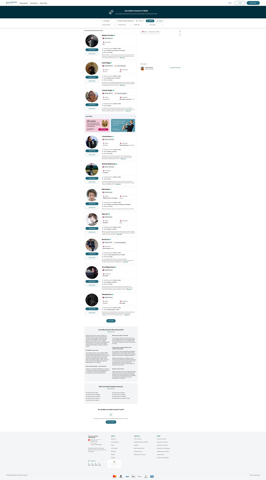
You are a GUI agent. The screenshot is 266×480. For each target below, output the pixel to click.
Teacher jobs (160, 454)
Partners (113, 451)
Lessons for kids (161, 439)
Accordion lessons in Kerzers (92, 400)
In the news (114, 448)
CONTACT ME (92, 49)
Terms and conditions (163, 457)
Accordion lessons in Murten (118, 394)
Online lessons (138, 451)
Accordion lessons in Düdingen (93, 394)
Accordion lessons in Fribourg (92, 398)
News (112, 445)
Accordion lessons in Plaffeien (119, 396)
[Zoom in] (180, 31)
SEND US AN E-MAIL (176, 67)
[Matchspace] (11, 3)
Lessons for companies (163, 448)
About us (113, 439)
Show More (111, 320)
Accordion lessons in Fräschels (93, 396)
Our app (136, 445)
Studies (113, 457)
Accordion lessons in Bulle (92, 392)
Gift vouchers (137, 439)
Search (151, 20)
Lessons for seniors (162, 442)
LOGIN (240, 3)
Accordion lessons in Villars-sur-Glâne (121, 398)
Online (140, 20)
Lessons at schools (162, 445)
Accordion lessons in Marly (118, 392)
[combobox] (109, 20)
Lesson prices (115, 442)
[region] (160, 45)
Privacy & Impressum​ (254, 475)
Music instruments (139, 448)
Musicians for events (140, 454)
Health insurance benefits (141, 442)
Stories (113, 454)
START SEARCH (111, 422)
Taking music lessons (163, 451)
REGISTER (253, 3)
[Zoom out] (180, 33)
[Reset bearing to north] (180, 35)
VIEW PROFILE (92, 53)
